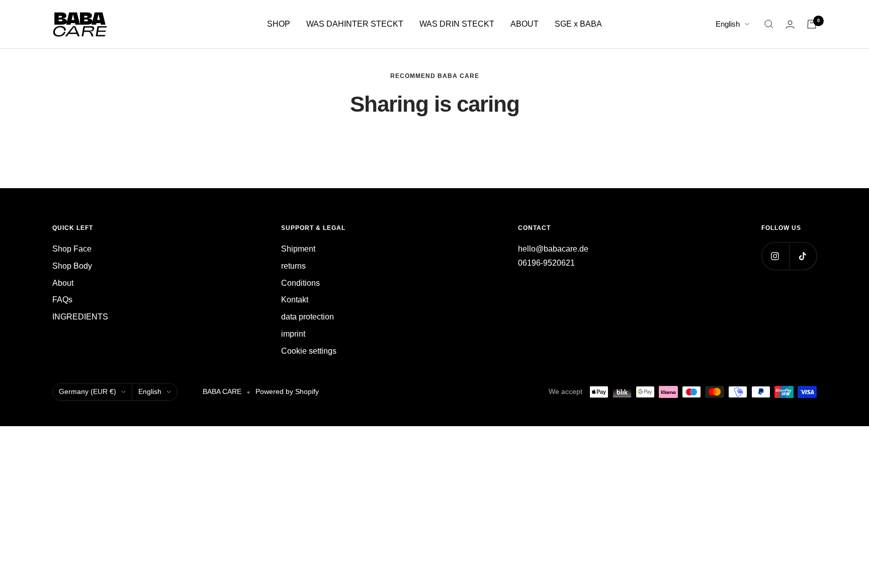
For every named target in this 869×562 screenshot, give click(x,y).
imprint (293, 334)
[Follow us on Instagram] (775, 256)
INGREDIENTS (80, 316)
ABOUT (524, 24)
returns (293, 266)
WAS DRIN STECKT (456, 24)
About (62, 283)
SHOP (278, 24)
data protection (307, 316)
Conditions (300, 283)
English (728, 24)
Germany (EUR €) (87, 391)
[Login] (790, 24)
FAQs (62, 299)
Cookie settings (308, 351)
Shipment (298, 249)
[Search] (768, 24)
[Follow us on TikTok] (803, 256)
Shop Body (72, 266)
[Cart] (812, 24)
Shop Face (72, 249)
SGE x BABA (578, 24)
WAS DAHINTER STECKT (354, 24)
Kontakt (294, 299)
